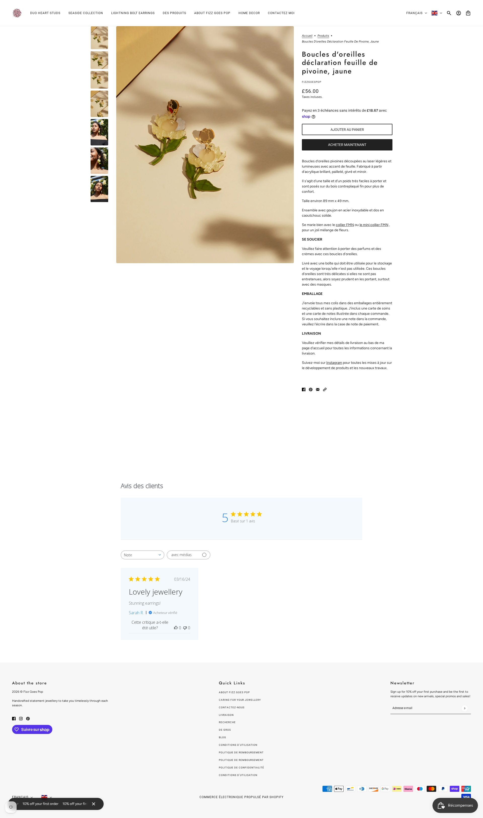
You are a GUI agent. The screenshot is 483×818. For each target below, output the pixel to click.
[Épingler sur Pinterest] (310, 389)
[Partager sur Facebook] (303, 389)
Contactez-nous (232, 707)
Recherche (227, 722)
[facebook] (14, 718)
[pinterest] (28, 718)
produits (323, 35)
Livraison (226, 715)
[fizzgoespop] (17, 13)
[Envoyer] (464, 708)
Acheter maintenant (347, 145)
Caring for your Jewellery (240, 699)
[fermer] (94, 804)
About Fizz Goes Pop (234, 692)
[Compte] (458, 13)
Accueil (307, 35)
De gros (225, 729)
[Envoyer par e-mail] (317, 389)
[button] (325, 389)
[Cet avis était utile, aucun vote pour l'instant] (176, 628)
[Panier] (468, 13)
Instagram (334, 363)
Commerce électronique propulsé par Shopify (241, 797)
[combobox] (142, 555)
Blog (222, 737)
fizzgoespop (311, 82)
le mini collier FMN (373, 225)
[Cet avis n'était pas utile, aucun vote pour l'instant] (185, 628)
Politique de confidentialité (241, 767)
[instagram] (21, 718)
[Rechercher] (449, 13)
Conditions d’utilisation (238, 775)
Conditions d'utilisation (238, 745)
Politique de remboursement (241, 752)
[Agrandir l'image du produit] (205, 144)
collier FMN (345, 225)
